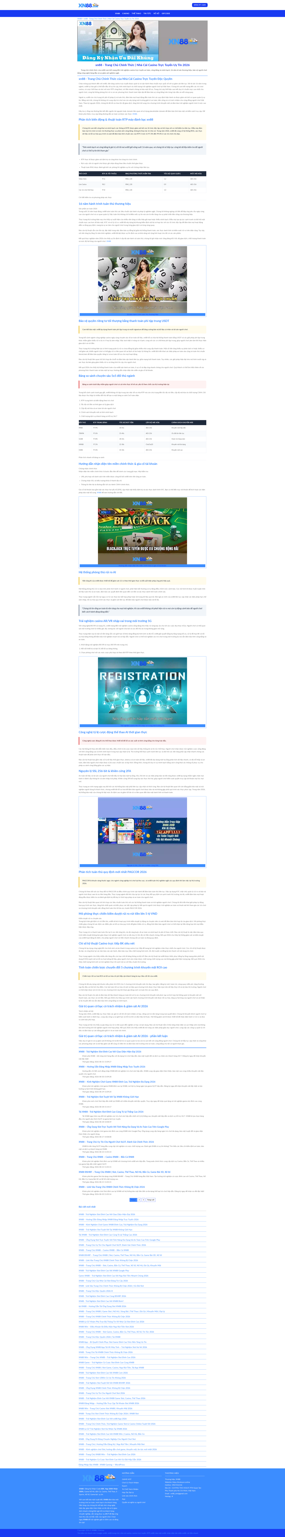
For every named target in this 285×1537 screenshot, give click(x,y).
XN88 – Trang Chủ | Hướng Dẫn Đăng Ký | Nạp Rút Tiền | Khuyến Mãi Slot (112, 1444)
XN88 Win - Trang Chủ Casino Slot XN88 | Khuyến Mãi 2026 (105, 1409)
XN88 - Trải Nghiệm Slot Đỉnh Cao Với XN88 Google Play (104, 1271)
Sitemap (101, 1530)
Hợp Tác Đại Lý (128, 1492)
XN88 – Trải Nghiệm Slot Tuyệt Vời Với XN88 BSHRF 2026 (104, 1383)
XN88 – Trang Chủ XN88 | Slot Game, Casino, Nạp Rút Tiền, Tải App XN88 (111, 1368)
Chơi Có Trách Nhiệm (130, 1483)
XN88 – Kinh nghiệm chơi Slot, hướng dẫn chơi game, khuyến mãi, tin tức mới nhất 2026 (118, 1450)
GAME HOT (126, 1479)
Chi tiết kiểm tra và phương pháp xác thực (95, 197)
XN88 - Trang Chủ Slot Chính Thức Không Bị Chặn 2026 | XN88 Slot (109, 1414)
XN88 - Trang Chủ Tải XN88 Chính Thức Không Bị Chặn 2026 (106, 1352)
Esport (124, 1486)
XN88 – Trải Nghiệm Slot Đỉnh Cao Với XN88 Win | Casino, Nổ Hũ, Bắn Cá (111, 1434)
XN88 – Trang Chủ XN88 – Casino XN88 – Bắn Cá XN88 (106, 1157)
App (123, 1499)
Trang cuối (150, 1200)
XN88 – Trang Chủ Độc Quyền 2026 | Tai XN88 (99, 1337)
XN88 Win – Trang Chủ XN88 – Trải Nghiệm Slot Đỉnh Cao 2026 (107, 1358)
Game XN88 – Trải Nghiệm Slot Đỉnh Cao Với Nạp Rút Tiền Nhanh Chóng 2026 (113, 1276)
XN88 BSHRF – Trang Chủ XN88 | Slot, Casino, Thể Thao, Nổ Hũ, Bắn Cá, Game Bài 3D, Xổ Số (124, 1172)
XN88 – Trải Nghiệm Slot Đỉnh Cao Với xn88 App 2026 (103, 1419)
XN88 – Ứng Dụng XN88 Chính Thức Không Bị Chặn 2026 (104, 1388)
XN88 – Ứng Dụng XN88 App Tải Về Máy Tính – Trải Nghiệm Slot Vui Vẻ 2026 (113, 1347)
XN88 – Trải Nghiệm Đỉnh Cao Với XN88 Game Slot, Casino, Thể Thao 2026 (112, 1398)
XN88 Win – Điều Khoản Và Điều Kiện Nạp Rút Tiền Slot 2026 (106, 1327)
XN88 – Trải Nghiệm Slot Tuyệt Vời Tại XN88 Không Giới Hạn (109, 1097)
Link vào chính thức (129, 1496)
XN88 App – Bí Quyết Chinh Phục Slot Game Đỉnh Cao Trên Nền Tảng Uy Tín (113, 1342)
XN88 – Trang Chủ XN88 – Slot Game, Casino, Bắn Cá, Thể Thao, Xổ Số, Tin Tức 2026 (116, 1332)
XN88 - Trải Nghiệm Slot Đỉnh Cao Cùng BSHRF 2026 (102, 1296)
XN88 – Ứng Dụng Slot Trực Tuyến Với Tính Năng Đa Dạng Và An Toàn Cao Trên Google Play (124, 1127)
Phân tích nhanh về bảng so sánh (91, 457)
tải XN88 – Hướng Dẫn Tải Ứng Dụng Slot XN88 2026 (102, 1306)
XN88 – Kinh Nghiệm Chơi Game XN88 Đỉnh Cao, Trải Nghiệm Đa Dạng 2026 (117, 1082)
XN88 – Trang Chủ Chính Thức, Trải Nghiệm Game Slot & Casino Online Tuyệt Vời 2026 (117, 1424)
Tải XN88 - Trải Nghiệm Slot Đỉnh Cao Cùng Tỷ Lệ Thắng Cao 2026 (111, 1112)
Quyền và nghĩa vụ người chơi (133, 1502)
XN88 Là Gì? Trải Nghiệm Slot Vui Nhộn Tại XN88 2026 (103, 1429)
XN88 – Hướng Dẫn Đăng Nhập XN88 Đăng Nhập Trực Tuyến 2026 (112, 1067)
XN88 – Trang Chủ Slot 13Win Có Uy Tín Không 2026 (102, 1378)
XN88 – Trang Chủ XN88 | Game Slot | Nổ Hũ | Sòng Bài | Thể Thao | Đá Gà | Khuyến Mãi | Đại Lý (122, 1312)
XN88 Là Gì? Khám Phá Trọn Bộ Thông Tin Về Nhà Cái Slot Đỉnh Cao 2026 (111, 1322)
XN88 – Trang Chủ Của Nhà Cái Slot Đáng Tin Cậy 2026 (103, 1281)
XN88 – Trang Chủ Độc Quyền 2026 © (96, 1291)
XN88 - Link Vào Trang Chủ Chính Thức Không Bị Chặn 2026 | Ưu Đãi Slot (111, 1286)
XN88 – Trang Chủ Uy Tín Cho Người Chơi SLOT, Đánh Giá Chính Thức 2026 (116, 1142)
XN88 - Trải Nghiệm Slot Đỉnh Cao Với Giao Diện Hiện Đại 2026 (110, 1052)
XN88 (134, 114)
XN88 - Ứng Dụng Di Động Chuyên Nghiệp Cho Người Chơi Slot (107, 1439)
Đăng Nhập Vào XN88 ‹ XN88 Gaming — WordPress (102, 1465)
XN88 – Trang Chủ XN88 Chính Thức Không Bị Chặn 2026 (104, 1317)
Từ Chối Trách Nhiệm (130, 1489)
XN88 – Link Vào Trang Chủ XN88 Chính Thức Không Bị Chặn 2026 (112, 1187)
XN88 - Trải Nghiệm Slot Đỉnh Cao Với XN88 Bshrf (101, 1301)
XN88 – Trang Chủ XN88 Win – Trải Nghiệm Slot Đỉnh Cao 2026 (107, 1455)
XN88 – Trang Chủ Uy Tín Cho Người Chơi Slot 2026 (102, 1393)
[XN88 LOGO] (88, 5)
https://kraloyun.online (181, 1482)
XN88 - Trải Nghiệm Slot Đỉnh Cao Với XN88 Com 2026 (103, 1373)
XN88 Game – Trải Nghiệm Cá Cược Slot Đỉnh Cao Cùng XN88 (106, 1363)
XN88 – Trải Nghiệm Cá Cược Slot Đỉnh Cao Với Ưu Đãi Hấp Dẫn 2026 (110, 1460)
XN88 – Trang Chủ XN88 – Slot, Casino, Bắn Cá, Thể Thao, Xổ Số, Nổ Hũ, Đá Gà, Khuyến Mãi (120, 1266)
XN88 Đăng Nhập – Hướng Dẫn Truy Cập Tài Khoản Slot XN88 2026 (109, 1403)
